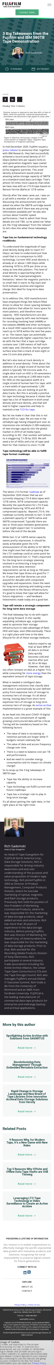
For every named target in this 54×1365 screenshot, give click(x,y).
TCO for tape (27, 409)
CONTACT (27, 1290)
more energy (33, 673)
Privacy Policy (20, 1305)
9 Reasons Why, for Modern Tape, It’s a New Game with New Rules (27, 1142)
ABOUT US (27, 1286)
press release (10, 150)
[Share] (5, 99)
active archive (43, 705)
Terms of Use (34, 1305)
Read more (25, 1047)
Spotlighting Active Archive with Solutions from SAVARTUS (27, 1037)
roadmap (34, 491)
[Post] (19, 99)
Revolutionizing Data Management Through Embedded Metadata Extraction (27, 1064)
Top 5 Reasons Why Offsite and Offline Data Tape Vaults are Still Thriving (27, 1171)
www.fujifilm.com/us (27, 1319)
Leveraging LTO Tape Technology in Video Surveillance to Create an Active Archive (27, 1202)
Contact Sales (27, 12)
